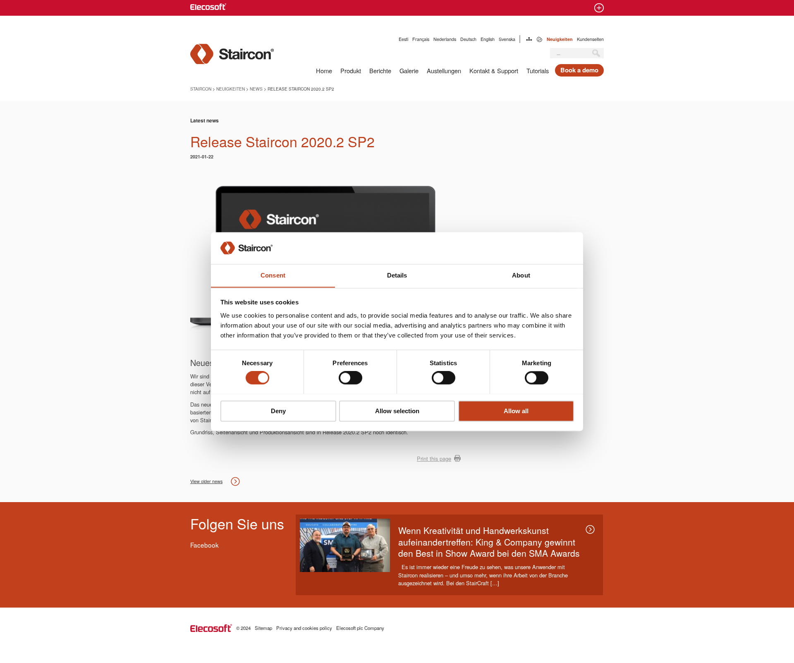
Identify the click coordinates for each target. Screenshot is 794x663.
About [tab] (521, 275)
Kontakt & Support (493, 70)
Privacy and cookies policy (304, 628)
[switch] (350, 377)
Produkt (350, 70)
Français (420, 39)
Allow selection (397, 410)
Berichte (380, 70)
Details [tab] (397, 275)
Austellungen (444, 70)
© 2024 (243, 628)
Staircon (200, 89)
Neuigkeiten (560, 39)
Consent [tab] (273, 275)
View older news (206, 481)
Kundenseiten (590, 39)
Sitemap (529, 39)
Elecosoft (211, 628)
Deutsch (468, 39)
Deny (278, 410)
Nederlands (444, 39)
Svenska (507, 39)
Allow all (516, 410)
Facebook (204, 544)
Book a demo (579, 69)
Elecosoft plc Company (360, 628)
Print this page (434, 458)
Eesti (403, 39)
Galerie (409, 70)
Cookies (539, 39)
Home (324, 70)
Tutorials (537, 70)
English (488, 39)
